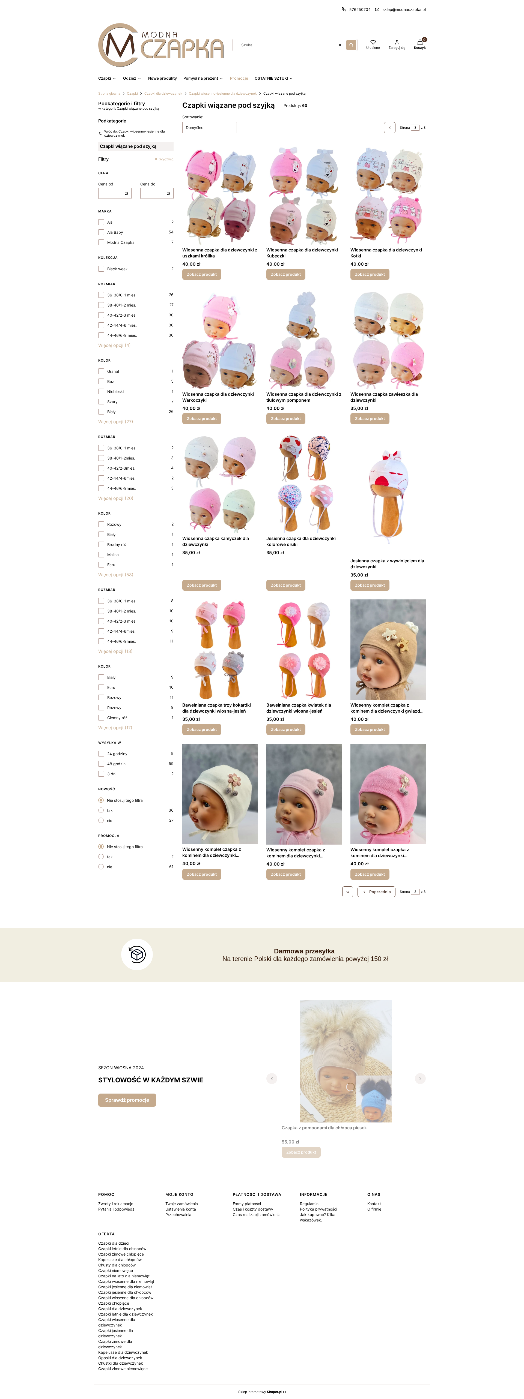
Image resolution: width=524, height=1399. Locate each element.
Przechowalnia (178, 1214)
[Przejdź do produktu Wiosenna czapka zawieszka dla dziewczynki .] (388, 339)
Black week (117, 268)
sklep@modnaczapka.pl (404, 9)
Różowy (114, 524)
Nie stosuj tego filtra (125, 800)
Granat (113, 371)
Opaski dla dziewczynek (120, 1357)
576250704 (360, 9)
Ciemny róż (117, 717)
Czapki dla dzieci (113, 1243)
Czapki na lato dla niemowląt (124, 1276)
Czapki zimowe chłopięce (121, 1254)
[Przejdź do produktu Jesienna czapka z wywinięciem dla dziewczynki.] (388, 494)
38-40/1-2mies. (121, 458)
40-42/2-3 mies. (121, 315)
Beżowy (114, 697)
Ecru (111, 564)
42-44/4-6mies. (121, 478)
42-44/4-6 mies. (122, 325)
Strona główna (109, 93)
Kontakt (374, 1203)
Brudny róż (117, 544)
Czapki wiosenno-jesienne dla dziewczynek (223, 93)
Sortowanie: (192, 117)
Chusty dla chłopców (117, 1265)
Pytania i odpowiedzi (116, 1209)
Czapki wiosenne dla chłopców (125, 1297)
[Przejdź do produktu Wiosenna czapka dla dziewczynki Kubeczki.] (304, 194)
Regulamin (309, 1203)
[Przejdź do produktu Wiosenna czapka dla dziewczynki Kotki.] (388, 194)
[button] (351, 45)
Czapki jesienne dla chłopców (124, 1292)
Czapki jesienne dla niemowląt (125, 1286)
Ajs (109, 222)
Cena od (105, 184)
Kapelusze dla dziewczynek (123, 1352)
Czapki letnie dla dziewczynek (125, 1314)
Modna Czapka (121, 242)
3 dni (111, 773)
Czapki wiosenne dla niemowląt (126, 1281)
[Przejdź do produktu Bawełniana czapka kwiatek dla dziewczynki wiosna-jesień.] (304, 649)
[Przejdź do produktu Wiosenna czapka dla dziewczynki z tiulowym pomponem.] (304, 339)
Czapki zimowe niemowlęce (123, 1368)
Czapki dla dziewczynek (163, 93)
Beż (110, 381)
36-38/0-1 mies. (121, 295)
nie (109, 820)
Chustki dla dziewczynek (120, 1363)
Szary (112, 401)
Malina (113, 554)
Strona (405, 127)
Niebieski (115, 391)
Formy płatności (247, 1203)
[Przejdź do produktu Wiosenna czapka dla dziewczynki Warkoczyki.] (220, 339)
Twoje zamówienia (181, 1203)
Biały (111, 411)
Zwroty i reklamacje (115, 1203)
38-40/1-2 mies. (121, 305)
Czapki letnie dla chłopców (122, 1248)
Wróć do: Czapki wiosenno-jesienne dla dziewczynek (134, 133)
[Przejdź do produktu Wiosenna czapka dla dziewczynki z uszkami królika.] (220, 194)
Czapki (132, 93)
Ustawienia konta (180, 1209)
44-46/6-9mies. (121, 488)
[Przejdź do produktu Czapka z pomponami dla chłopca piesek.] (346, 1061)
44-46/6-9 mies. (122, 335)
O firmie (374, 1209)
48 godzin (116, 763)
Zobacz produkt (202, 274)
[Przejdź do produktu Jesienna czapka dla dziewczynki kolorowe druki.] (304, 483)
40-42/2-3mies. (121, 468)
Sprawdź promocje (127, 1100)
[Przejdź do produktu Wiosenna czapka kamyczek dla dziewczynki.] (220, 483)
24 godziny (117, 753)
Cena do (147, 184)
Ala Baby (115, 232)
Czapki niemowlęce (115, 1270)
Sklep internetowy (260, 1392)
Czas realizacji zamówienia (257, 1214)
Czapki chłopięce (113, 1303)
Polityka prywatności (318, 1209)
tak (110, 810)
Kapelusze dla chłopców (120, 1259)
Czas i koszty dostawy (253, 1209)
